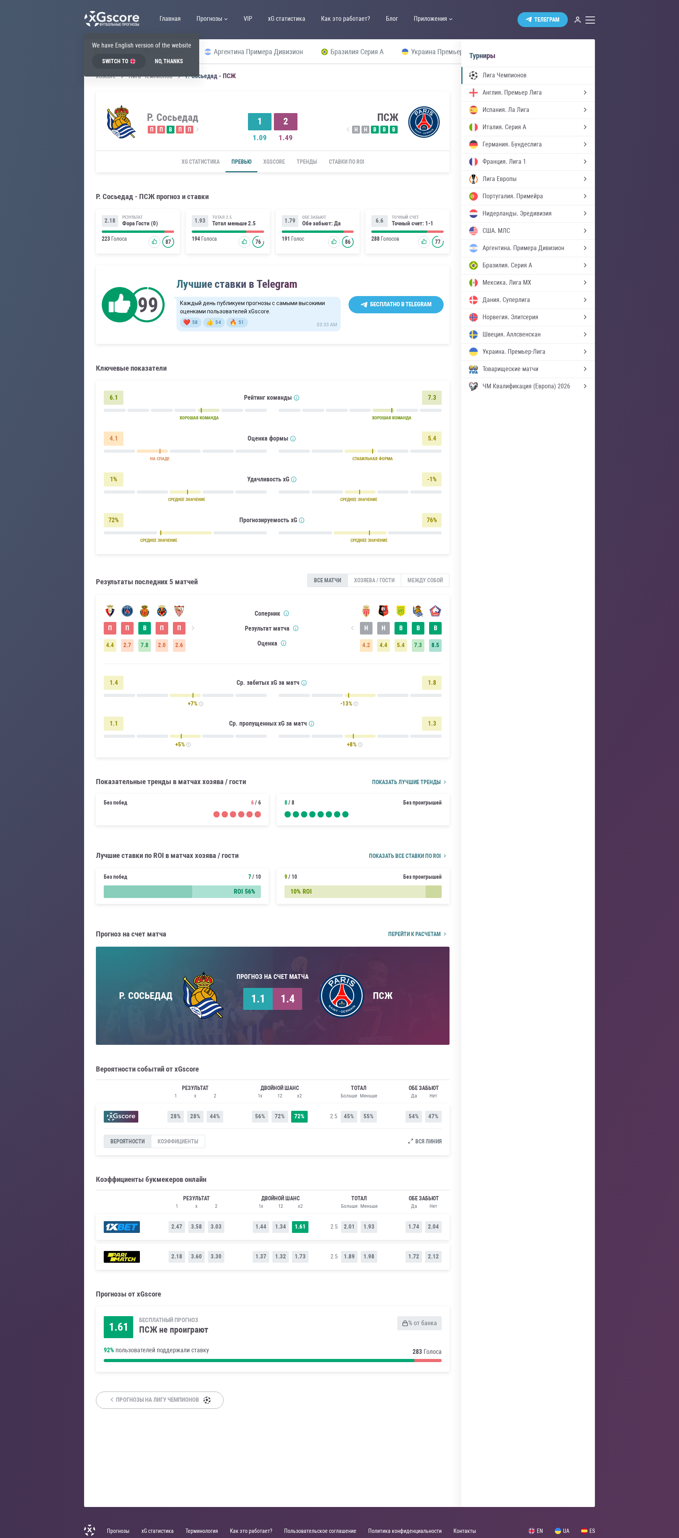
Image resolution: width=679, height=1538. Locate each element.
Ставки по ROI (346, 162)
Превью (241, 162)
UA (566, 1531)
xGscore (274, 162)
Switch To (115, 61)
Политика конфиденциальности (405, 1531)
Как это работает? (251, 1531)
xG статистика (201, 162)
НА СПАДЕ (159, 459)
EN (540, 1531)
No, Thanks (169, 61)
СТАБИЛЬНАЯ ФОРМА (372, 459)
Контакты (464, 1531)
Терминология (201, 1531)
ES (592, 1531)
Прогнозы (118, 1531)
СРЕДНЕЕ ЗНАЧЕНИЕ (186, 499)
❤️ (190, 322)
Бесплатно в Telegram (400, 304)
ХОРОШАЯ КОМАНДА (199, 418)
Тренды (307, 162)
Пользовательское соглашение (320, 1531)
